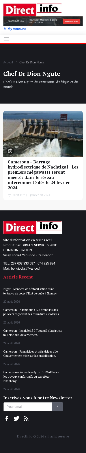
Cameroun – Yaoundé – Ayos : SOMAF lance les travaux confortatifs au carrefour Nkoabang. (31, 376)
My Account (16, 29)
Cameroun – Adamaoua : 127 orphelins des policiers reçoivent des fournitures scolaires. (31, 312)
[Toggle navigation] (6, 39)
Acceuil (8, 62)
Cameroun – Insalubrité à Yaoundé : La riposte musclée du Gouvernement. (32, 333)
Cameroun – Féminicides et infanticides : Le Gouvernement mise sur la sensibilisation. (30, 353)
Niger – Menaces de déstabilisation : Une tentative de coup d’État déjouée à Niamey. (30, 291)
